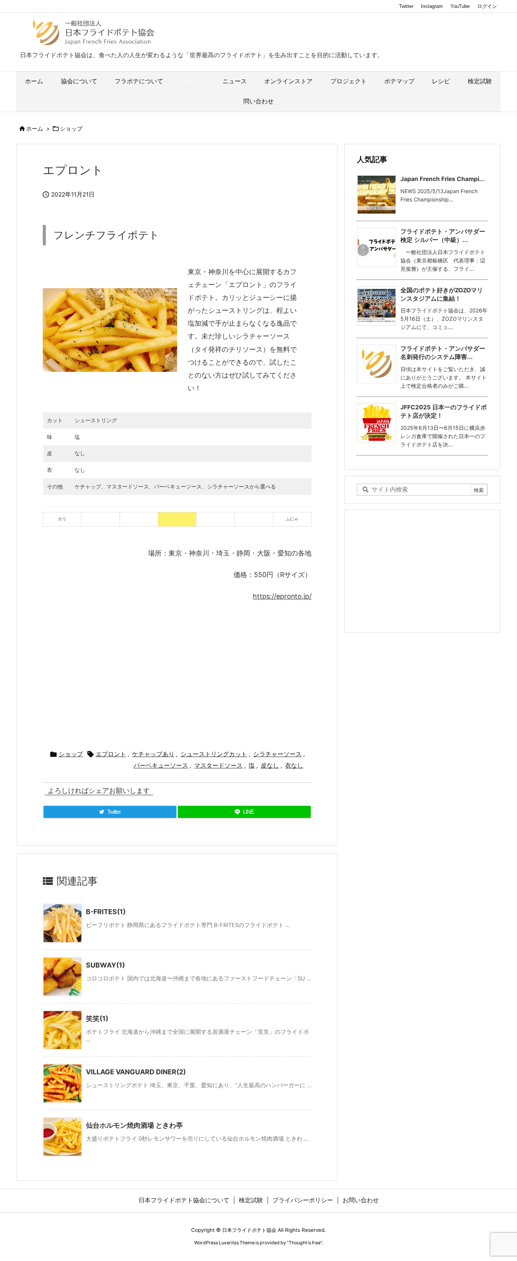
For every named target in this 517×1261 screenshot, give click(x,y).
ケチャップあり (153, 754)
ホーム (34, 128)
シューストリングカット (214, 754)
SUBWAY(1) (105, 965)
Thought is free (305, 1242)
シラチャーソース (277, 754)
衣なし (294, 765)
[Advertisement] (177, 673)
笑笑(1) (97, 1018)
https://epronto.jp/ (282, 596)
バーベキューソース (161, 765)
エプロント (111, 754)
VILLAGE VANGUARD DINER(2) (136, 1072)
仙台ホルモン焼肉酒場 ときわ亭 (134, 1125)
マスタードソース (218, 765)
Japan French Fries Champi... (442, 179)
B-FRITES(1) (106, 912)
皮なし (270, 765)
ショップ (71, 128)
